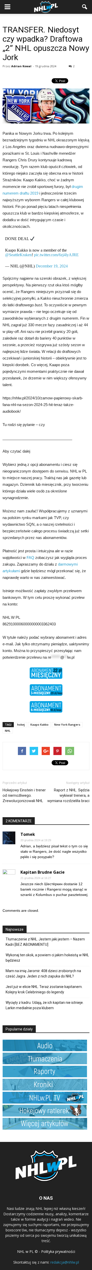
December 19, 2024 (52, 266)
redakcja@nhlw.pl (64, 1262)
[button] (85, 7)
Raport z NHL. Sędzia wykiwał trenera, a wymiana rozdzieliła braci (68, 795)
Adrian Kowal (21, 66)
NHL (7, 731)
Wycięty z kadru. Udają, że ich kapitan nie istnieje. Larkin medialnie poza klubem (45, 1005)
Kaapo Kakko (39, 724)
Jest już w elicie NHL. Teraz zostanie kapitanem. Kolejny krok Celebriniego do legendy (44, 989)
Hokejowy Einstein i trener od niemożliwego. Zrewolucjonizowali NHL (24, 795)
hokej (21, 724)
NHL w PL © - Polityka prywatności (46, 1251)
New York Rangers (67, 724)
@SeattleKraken (18, 255)
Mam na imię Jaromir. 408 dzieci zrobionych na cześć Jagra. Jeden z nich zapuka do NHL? (43, 973)
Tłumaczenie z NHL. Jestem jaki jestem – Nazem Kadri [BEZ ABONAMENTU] (45, 942)
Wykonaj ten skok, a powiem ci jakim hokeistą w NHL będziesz (47, 957)
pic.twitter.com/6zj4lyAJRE (56, 255)
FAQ (30, 557)
